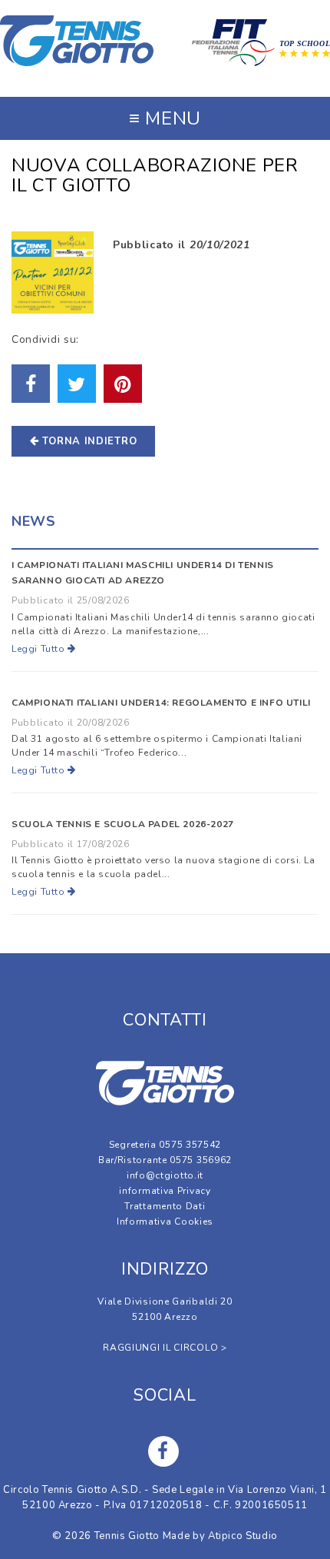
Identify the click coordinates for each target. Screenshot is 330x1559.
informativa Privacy (164, 1191)
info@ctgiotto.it (165, 1175)
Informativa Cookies (165, 1221)
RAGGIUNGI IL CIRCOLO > (164, 1347)
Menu (165, 118)
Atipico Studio (243, 1536)
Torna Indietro (88, 441)
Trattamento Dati (164, 1206)
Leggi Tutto (40, 649)
